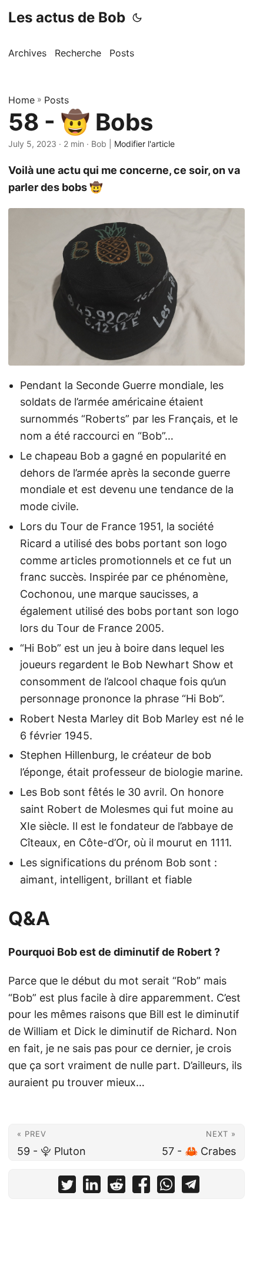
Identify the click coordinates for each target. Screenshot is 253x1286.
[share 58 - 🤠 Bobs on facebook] (141, 1187)
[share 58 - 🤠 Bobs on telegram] (190, 1187)
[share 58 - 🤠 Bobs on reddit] (116, 1187)
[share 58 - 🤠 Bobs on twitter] (67, 1187)
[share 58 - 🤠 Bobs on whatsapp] (166, 1187)
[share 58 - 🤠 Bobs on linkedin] (92, 1187)
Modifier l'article (144, 144)
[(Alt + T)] (137, 17)
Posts (56, 100)
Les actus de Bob (66, 17)
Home (21, 100)
